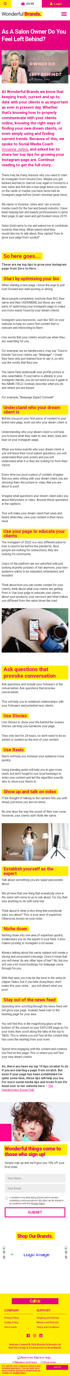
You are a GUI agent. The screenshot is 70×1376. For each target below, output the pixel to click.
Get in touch (10, 1327)
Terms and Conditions (48, 1327)
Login (57, 4)
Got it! (57, 1367)
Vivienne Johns (15, 149)
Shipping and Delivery (48, 1318)
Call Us (35, 1301)
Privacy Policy (38, 1203)
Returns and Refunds (48, 1322)
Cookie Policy (19, 1373)
